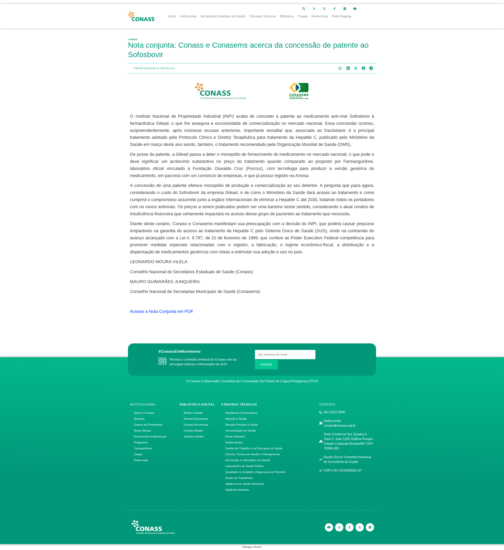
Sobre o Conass (144, 412)
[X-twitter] (314, 9)
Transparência (143, 448)
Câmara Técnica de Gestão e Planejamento (252, 454)
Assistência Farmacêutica (241, 412)
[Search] (304, 9)
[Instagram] (324, 9)
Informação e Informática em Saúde (247, 460)
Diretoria (139, 418)
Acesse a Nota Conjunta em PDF (161, 311)
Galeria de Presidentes (148, 424)
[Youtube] (355, 9)
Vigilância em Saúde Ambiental (244, 483)
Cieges (138, 454)
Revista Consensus (196, 418)
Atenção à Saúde (236, 418)
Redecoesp (141, 460)
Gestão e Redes (194, 436)
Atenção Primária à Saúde (241, 424)
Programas (141, 442)
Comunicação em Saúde (240, 430)
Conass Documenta (196, 424)
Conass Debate (193, 430)
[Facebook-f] (334, 9)
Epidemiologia (234, 442)
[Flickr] (345, 9)
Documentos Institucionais (150, 436)
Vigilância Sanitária (237, 489)
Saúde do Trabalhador (239, 477)
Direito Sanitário (235, 436)
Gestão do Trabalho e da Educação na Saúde (253, 448)
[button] (340, 68)
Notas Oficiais (142, 430)
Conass (132, 39)
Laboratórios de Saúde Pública (244, 466)
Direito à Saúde (193, 412)
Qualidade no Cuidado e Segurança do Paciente (255, 472)
